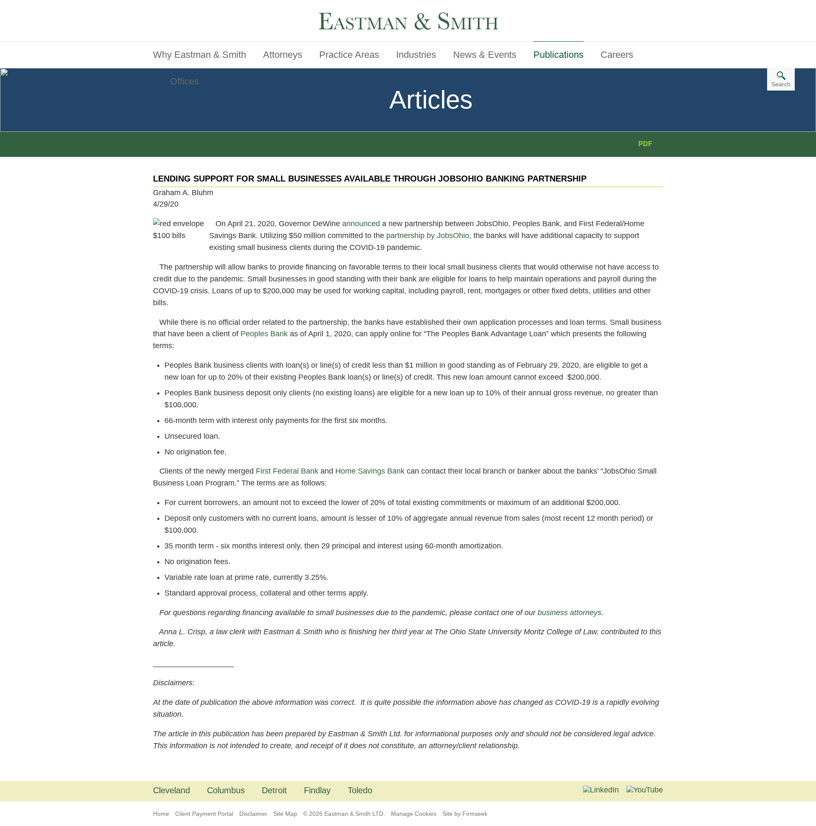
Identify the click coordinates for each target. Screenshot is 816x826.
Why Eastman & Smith (199, 54)
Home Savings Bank (370, 471)
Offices (184, 81)
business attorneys (569, 612)
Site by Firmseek (464, 813)
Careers (617, 54)
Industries (416, 54)
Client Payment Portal (204, 813)
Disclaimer (253, 813)
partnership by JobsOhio (427, 235)
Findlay (317, 790)
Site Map (285, 813)
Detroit (274, 790)
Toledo (360, 790)
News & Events (484, 54)
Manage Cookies (413, 813)
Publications (558, 54)
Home (161, 813)
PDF (645, 144)
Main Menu (178, 10)
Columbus (226, 790)
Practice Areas (349, 54)
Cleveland (171, 790)
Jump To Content (188, 10)
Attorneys (282, 54)
